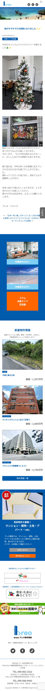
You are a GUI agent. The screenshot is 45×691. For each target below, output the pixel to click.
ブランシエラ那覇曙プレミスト (14, 466)
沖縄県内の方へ (22, 262)
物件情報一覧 (22, 478)
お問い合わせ (9, 547)
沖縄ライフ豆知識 (10, 39)
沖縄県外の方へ (22, 287)
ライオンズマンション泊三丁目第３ (16, 420)
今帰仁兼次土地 (8, 375)
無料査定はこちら (22, 556)
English (42, 213)
